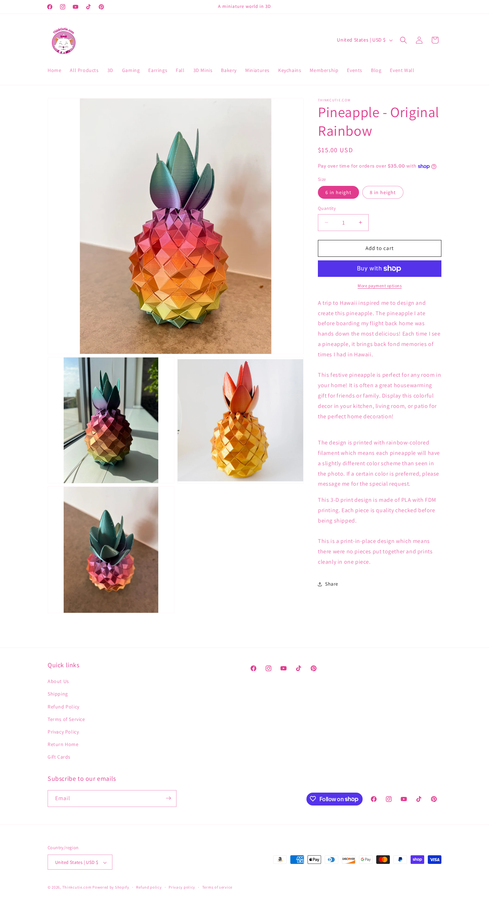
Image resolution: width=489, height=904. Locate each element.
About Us (58, 681)
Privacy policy (182, 887)
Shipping (58, 694)
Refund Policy (63, 706)
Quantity (327, 208)
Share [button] (331, 584)
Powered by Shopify (110, 887)
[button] (403, 40)
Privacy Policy (63, 732)
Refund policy (148, 887)
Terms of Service (66, 719)
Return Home (63, 744)
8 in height (383, 192)
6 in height (338, 192)
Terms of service (217, 887)
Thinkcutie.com (77, 887)
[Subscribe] (168, 798)
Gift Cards (59, 757)
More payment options (380, 285)
